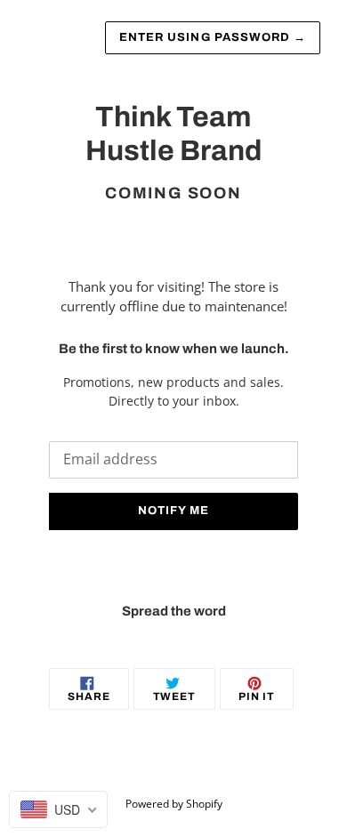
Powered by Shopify (173, 803)
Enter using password (212, 37)
